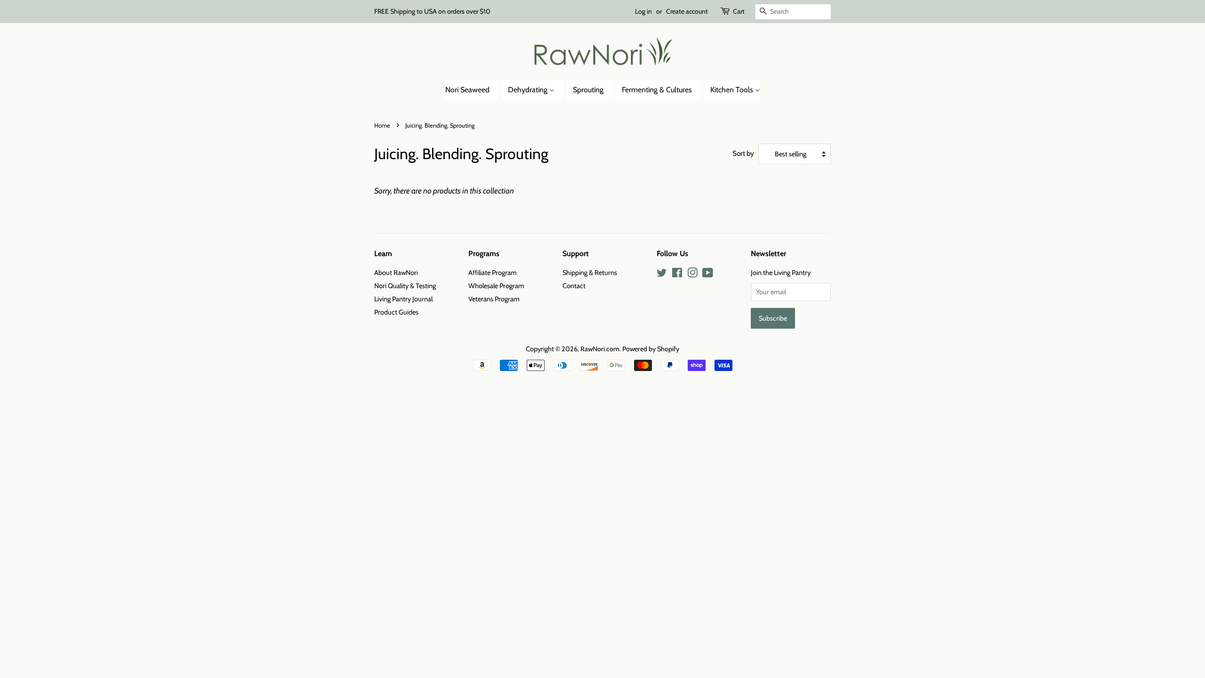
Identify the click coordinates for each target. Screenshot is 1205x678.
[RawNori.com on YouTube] (707, 274)
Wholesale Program (496, 286)
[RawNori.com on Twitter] (662, 274)
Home (382, 125)
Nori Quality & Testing (405, 286)
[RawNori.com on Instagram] (692, 274)
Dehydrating (528, 89)
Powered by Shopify (650, 349)
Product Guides (396, 312)
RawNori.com (599, 349)
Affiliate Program (492, 272)
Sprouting (588, 89)
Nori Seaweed (467, 89)
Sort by (743, 153)
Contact (574, 286)
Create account (687, 11)
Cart (739, 11)
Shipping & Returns (589, 272)
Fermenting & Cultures (657, 89)
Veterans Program (494, 299)
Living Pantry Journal (403, 299)
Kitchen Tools (732, 89)
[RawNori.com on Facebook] (677, 274)
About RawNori (396, 272)
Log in (643, 11)
